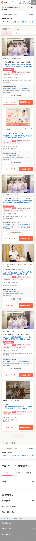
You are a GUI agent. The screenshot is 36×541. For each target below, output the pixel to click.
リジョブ (3, 518)
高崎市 (6, 22)
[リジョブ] (7, 2)
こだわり (18, 473)
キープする (11, 102)
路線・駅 (28, 473)
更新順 (29, 33)
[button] (18, 68)
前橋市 (25, 22)
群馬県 (15, 518)
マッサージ (9, 518)
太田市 (15, 22)
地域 (7, 473)
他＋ (33, 22)
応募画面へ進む (25, 102)
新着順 (18, 33)
